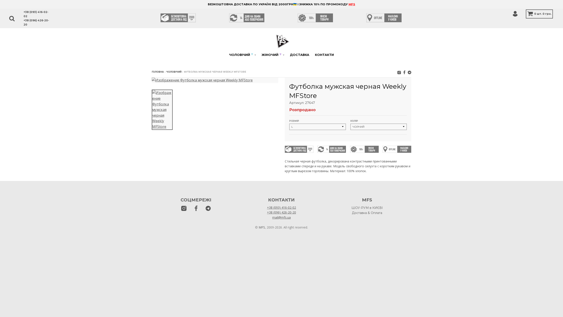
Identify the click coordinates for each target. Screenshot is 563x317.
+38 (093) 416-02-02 (281, 207)
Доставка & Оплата (367, 213)
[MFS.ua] (404, 72)
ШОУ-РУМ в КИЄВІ (367, 208)
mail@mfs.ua (281, 217)
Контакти (324, 55)
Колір (354, 121)
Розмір (294, 121)
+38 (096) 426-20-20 (281, 212)
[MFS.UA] (409, 72)
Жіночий (271, 55)
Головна (158, 71)
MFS (352, 4)
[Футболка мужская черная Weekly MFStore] (162, 110)
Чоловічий (241, 55)
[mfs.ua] (399, 72)
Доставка (299, 55)
